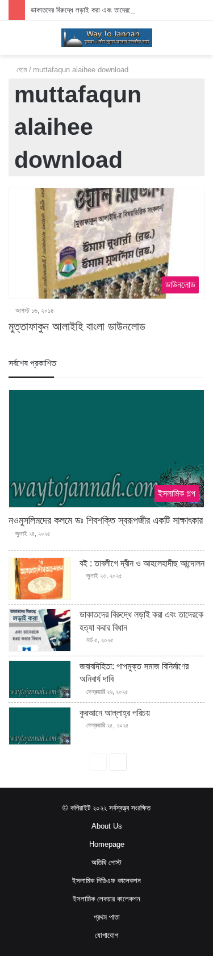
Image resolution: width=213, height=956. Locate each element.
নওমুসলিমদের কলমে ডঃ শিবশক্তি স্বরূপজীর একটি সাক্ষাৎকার (106, 520)
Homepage (106, 844)
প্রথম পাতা (107, 917)
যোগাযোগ (106, 935)
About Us (106, 826)
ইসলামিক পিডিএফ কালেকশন (106, 880)
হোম (20, 69)
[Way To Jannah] (106, 37)
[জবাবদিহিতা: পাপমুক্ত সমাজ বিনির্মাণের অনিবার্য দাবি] (40, 679)
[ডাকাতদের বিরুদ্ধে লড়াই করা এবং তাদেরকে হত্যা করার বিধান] (40, 630)
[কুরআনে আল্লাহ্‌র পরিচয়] (40, 726)
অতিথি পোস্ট (106, 862)
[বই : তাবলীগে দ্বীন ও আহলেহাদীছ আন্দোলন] (40, 579)
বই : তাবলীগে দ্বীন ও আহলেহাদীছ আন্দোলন (142, 563)
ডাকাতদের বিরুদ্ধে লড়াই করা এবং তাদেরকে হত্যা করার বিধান (104, 10)
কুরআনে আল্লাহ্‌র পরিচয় (115, 713)
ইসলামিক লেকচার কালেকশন (106, 899)
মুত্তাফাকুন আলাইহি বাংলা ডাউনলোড (77, 326)
